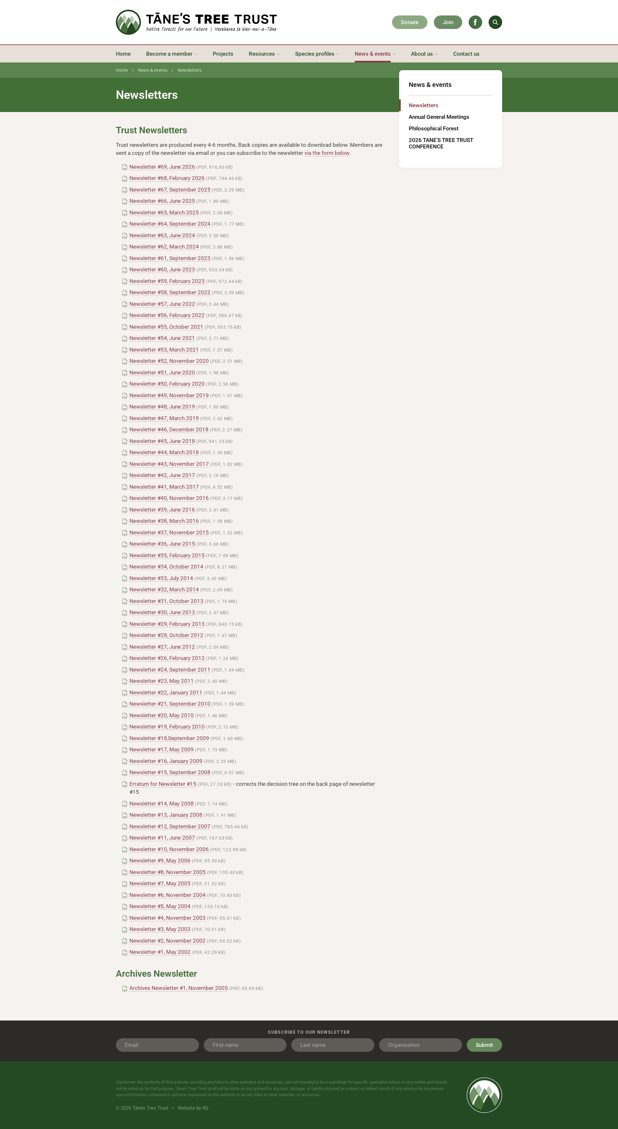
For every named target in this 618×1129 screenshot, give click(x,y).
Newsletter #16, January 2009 (165, 761)
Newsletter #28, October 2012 (166, 635)
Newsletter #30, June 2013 (162, 612)
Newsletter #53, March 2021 (164, 349)
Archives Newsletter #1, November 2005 (178, 988)
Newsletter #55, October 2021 (166, 327)
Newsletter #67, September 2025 (170, 189)
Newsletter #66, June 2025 (162, 201)
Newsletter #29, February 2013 (167, 624)
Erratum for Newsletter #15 (162, 784)
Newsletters (423, 105)
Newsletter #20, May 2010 (161, 715)
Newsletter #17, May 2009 (161, 749)
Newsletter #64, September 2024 (170, 224)
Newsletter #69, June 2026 (162, 167)
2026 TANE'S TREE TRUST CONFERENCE (441, 143)
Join (448, 22)
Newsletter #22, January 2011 (165, 692)
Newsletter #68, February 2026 (167, 178)
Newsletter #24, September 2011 (170, 669)
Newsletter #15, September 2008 (170, 772)
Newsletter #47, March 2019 (164, 418)
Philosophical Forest (434, 128)
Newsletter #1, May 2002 (160, 952)
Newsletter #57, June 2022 (162, 304)
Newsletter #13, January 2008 (165, 815)
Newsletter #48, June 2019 (162, 406)
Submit (484, 1045)
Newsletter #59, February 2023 (167, 281)
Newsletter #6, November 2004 (167, 895)
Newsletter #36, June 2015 (162, 544)
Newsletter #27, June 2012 (162, 647)
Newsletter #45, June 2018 (162, 441)
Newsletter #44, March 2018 (164, 452)
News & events (152, 70)
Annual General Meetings (439, 117)
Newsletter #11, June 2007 (162, 837)
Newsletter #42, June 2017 (162, 475)
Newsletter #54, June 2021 (162, 338)
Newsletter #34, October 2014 (166, 566)
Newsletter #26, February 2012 (167, 658)
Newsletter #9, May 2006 (160, 860)
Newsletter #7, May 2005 (160, 883)
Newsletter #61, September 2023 (170, 258)
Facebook (475, 22)
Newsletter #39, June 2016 (162, 509)
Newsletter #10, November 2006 (169, 849)
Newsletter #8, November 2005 (167, 872)
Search (495, 22)
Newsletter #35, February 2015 (167, 555)
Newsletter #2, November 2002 (167, 940)
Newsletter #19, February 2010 (167, 726)
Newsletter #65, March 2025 (164, 212)
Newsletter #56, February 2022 (167, 315)
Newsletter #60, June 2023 (162, 269)
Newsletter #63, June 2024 (162, 235)
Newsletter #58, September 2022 (170, 292)
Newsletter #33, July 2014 (161, 578)
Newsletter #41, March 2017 (164, 487)
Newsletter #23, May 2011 (161, 681)
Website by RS (193, 1108)
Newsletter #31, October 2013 (166, 601)
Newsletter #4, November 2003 (167, 918)
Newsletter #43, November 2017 (169, 464)
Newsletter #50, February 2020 (167, 384)
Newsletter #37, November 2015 (169, 532)
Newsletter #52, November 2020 (169, 361)
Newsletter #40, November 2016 (169, 498)
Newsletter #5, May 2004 (160, 906)
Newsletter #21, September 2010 (170, 704)
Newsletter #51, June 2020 (162, 372)
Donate (409, 22)
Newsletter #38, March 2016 (164, 521)
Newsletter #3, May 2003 (160, 929)
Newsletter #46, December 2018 (169, 429)
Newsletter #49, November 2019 (169, 395)
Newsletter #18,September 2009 (169, 738)
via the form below (326, 153)
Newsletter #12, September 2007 (170, 826)
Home (122, 70)
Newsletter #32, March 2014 (164, 589)
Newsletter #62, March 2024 (164, 246)
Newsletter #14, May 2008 (161, 803)
